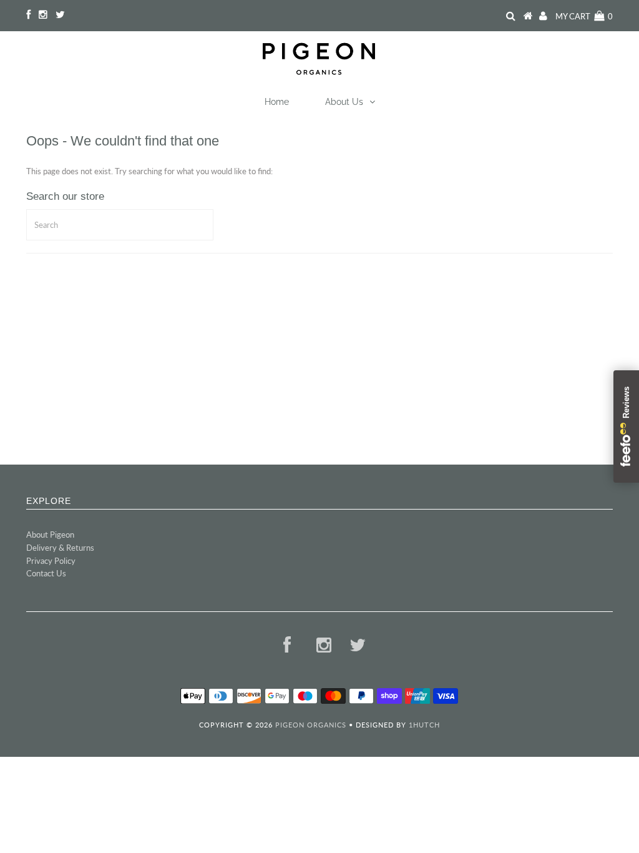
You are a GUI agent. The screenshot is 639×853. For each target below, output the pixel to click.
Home (277, 102)
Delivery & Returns (60, 548)
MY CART (584, 16)
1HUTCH (424, 725)
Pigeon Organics (310, 725)
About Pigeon (50, 535)
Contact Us (46, 573)
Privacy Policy (51, 561)
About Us (344, 102)
